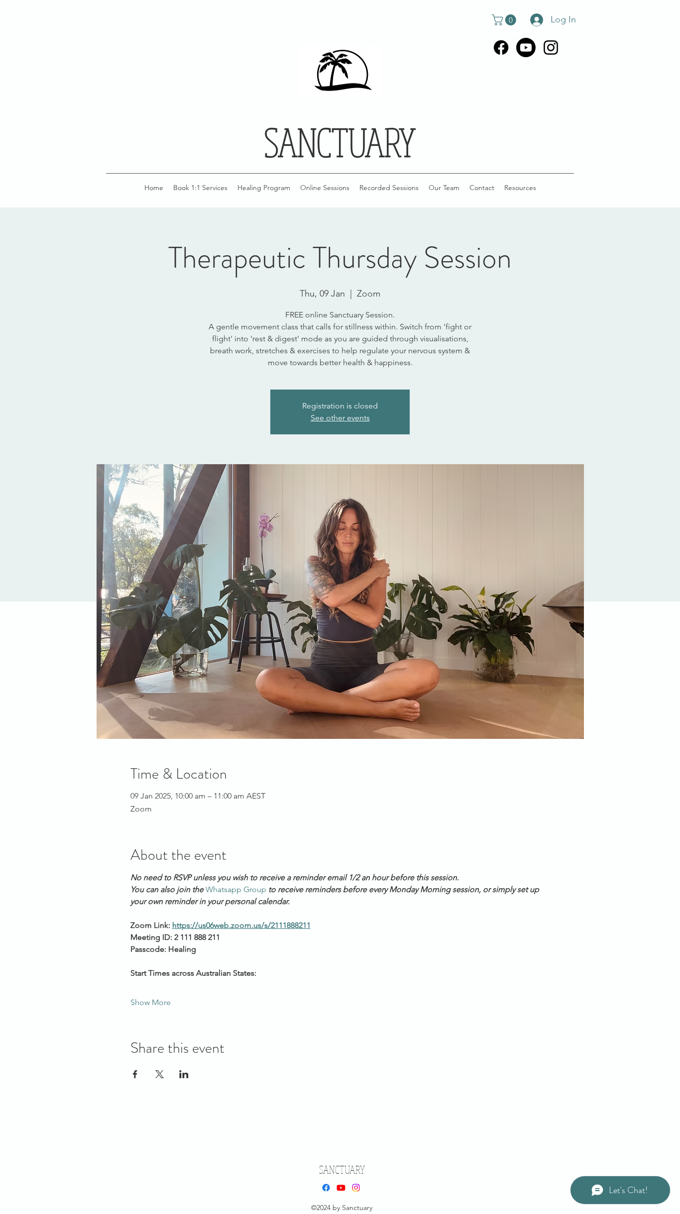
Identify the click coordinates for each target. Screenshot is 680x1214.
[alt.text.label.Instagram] (551, 47)
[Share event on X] (159, 1074)
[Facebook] (501, 47)
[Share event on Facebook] (135, 1074)
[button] (505, 19)
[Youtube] (526, 47)
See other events (340, 417)
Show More (150, 1002)
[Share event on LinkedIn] (184, 1074)
